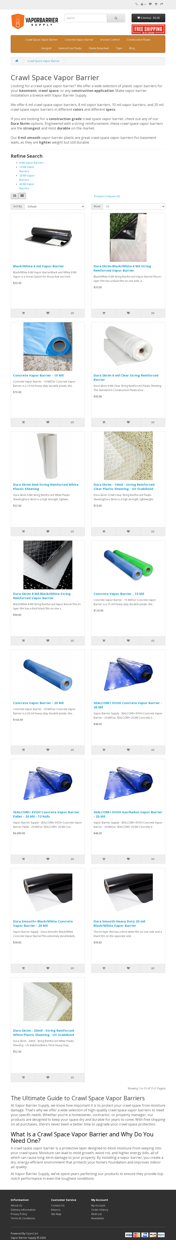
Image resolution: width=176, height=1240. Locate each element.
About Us (16, 1205)
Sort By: (17, 206)
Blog (132, 48)
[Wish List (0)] (150, 4)
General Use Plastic (70, 48)
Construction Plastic (139, 39)
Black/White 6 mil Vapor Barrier (38, 266)
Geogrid (46, 48)
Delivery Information (23, 1210)
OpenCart (32, 1233)
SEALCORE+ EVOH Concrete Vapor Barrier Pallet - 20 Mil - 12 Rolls (46, 814)
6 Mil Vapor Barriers (31, 163)
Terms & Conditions (23, 1218)
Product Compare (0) (107, 196)
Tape (119, 48)
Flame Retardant (99, 48)
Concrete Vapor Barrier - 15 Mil (119, 593)
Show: (97, 206)
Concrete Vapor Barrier (79, 39)
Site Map (56, 1214)
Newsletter (97, 1218)
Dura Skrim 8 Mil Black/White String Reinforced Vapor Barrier (42, 595)
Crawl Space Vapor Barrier (42, 39)
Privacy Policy (19, 1214)
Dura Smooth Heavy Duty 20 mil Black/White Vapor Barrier (119, 923)
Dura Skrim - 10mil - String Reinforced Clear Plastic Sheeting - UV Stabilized (124, 486)
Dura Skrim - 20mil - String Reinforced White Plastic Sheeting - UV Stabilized (43, 1032)
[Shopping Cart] (156, 4)
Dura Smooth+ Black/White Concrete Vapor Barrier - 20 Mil (43, 923)
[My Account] (143, 4)
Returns (55, 1210)
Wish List (96, 1214)
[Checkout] (161, 4)
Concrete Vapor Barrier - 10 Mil (38, 375)
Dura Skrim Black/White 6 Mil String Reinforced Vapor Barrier (122, 268)
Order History (99, 1210)
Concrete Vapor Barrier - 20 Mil (38, 703)
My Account (98, 1205)
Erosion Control (110, 39)
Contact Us (57, 1205)
